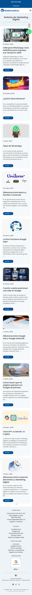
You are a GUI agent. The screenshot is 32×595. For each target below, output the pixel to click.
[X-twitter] (18, 584)
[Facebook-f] (16, 584)
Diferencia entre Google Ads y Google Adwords (14, 337)
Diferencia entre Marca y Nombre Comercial (14, 193)
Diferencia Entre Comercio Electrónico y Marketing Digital (15, 479)
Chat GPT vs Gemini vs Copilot (14, 432)
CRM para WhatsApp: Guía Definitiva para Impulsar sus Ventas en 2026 (16, 50)
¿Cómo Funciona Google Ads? (14, 240)
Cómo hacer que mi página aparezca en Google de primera (13, 385)
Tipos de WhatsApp (12, 146)
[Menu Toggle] (30, 10)
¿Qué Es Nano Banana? (14, 98)
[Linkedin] (12, 584)
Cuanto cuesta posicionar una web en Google (15, 289)
